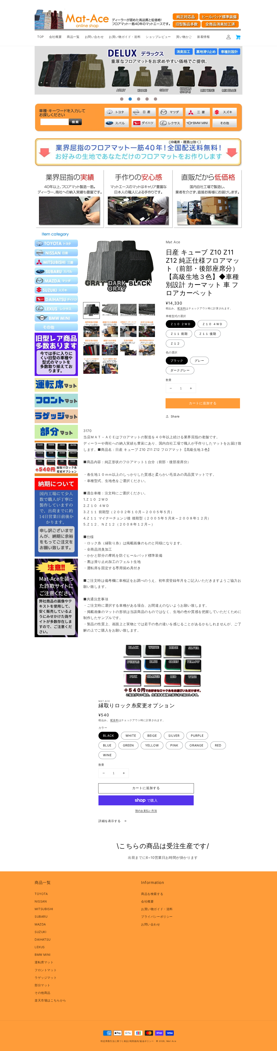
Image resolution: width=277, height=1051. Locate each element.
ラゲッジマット (46, 977)
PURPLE (197, 735)
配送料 (181, 308)
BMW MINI (43, 954)
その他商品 (42, 993)
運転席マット (44, 962)
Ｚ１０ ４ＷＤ (212, 324)
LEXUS (40, 947)
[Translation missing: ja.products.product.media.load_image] (91, 310)
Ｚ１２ (175, 343)
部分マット (42, 985)
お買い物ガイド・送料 (157, 909)
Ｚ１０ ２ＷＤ (180, 324)
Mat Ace (171, 1041)
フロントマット (46, 970)
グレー (199, 360)
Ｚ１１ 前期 (179, 333)
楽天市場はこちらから (50, 1000)
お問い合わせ (150, 924)
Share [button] (175, 416)
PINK (174, 745)
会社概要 (147, 901)
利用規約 (134, 1041)
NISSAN (41, 901)
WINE (107, 755)
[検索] (75, 122)
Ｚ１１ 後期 (207, 333)
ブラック (176, 360)
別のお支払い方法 (146, 810)
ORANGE (196, 745)
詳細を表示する (110, 821)
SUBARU (41, 916)
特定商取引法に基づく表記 (114, 1041)
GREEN (128, 745)
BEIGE (152, 735)
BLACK (108, 735)
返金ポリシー (147, 1041)
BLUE (107, 745)
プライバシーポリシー (157, 916)
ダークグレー (180, 370)
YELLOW (152, 745)
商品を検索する (152, 894)
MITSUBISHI (44, 909)
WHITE (131, 735)
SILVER (174, 735)
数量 (169, 380)
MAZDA (40, 924)
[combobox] (54, 122)
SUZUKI (41, 932)
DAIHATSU (43, 939)
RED (218, 745)
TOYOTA (41, 894)
